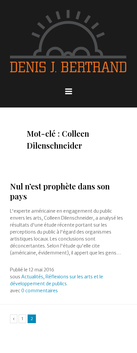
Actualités (32, 277)
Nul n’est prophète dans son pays (60, 191)
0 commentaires (39, 291)
